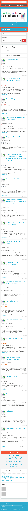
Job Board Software (17, 505)
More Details (4, 73)
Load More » (4, 446)
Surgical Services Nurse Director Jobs (9, 474)
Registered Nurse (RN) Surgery (15, 137)
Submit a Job (7, 5)
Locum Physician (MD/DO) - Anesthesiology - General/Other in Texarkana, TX (16, 201)
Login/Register (20, 5)
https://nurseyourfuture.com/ (7, 505)
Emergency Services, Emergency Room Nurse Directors (13, 477)
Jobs (21, 446)
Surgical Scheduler (12, 376)
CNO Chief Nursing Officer (7, 478)
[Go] (24, 40)
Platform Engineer (12, 59)
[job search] (24, 446)
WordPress (3, 506)
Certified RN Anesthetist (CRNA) (16, 428)
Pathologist (9, 411)
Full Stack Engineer (12, 99)
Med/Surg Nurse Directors (7, 476)
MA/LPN (8, 394)
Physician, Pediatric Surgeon (14, 320)
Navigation (6, 29)
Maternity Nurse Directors (7, 480)
